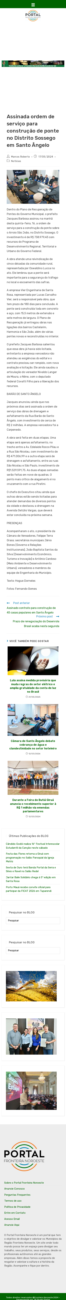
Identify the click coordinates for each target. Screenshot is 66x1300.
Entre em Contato (15, 1212)
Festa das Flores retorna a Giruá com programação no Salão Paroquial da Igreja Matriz (30, 857)
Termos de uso (12, 1200)
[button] (33, 5)
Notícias (16, 161)
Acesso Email (12, 1218)
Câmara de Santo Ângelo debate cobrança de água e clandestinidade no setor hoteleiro (33, 744)
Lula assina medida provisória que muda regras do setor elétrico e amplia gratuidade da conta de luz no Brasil (33, 686)
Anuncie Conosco (14, 1188)
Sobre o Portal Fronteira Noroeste (24, 1182)
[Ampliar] (55, 174)
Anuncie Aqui (11, 1224)
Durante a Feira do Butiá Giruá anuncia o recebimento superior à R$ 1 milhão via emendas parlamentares (33, 805)
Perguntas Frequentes (17, 1194)
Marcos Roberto (20, 156)
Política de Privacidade (17, 1206)
